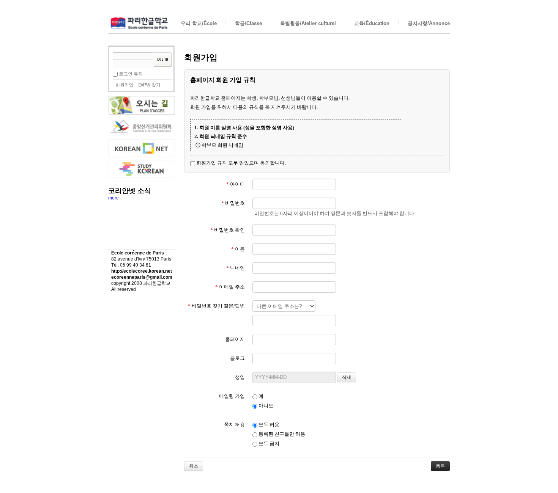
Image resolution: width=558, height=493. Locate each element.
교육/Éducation (371, 23)
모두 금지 (268, 443)
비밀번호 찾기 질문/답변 (216, 306)
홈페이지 (235, 339)
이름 (238, 249)
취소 (193, 466)
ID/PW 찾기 (149, 85)
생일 (240, 377)
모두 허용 (268, 424)
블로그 (237, 358)
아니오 (265, 405)
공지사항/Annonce (429, 23)
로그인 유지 (131, 74)
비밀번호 (233, 203)
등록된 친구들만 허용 (281, 434)
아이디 (235, 184)
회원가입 (124, 85)
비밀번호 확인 (227, 230)
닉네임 (235, 268)
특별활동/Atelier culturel (308, 23)
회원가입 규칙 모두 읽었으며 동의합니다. (240, 163)
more (113, 198)
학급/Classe (248, 23)
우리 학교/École (199, 23)
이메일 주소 (230, 287)
